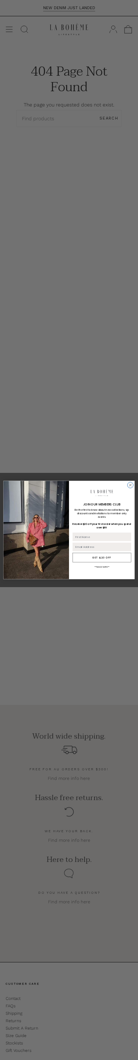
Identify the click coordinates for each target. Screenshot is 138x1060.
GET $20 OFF (101, 558)
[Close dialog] (130, 485)
